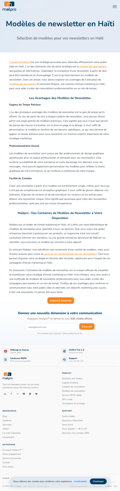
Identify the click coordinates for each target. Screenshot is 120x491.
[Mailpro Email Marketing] (7, 376)
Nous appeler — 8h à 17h (74, 428)
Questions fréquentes (72, 420)
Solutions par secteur (72, 378)
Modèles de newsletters (73, 390)
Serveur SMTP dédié (72, 395)
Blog (4, 416)
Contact (6, 462)
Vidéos (5, 428)
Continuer (98, 481)
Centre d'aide (68, 416)
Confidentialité (80, 481)
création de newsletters (93, 66)
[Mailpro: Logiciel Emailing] (9, 7)
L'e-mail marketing (11, 432)
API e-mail (67, 399)
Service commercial (11, 458)
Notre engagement (11, 454)
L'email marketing (19, 62)
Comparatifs (8, 437)
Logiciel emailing (70, 382)
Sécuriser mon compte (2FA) (75, 432)
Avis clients (8, 466)
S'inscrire (87, 326)
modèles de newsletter (22, 84)
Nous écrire (67, 424)
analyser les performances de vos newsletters (70, 254)
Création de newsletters (73, 386)
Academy (6, 420)
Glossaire (7, 424)
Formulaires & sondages (73, 403)
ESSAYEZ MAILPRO (60, 300)
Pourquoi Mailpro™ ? (12, 450)
